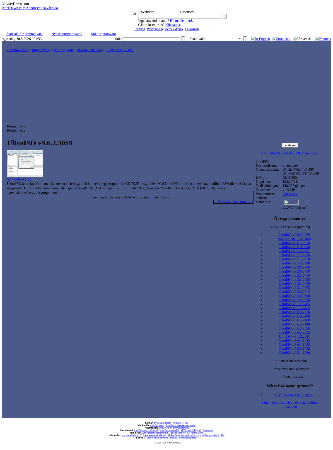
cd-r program (63, 50)
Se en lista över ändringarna (294, 395)
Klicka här (172, 25)
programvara (41, 50)
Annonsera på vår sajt (155, 435)
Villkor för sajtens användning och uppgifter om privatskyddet (196, 435)
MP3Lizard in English (191, 430)
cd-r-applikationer (89, 50)
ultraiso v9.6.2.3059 (120, 50)
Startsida (140, 29)
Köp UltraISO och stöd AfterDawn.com (290, 153)
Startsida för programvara (24, 34)
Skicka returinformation (157, 437)
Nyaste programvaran (66, 34)
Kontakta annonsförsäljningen (183, 437)
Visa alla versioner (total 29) (290, 227)
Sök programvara (103, 34)
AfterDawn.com (13, 8)
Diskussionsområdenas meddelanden (186, 432)
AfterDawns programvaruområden (173, 427)
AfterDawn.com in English (146, 430)
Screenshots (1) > (19, 179)
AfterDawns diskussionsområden (180, 425)
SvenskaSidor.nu (180, 423)
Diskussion (192, 29)
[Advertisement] (166, 90)
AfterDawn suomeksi (169, 430)
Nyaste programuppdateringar (154, 432)
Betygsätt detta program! (235, 201)
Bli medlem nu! (181, 21)
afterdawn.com (17, 50)
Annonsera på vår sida (42, 8)
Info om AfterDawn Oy (132, 435)
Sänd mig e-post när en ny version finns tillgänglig (289, 404)
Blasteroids (208, 430)
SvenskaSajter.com (162, 423)
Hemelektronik (174, 29)
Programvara (155, 29)
